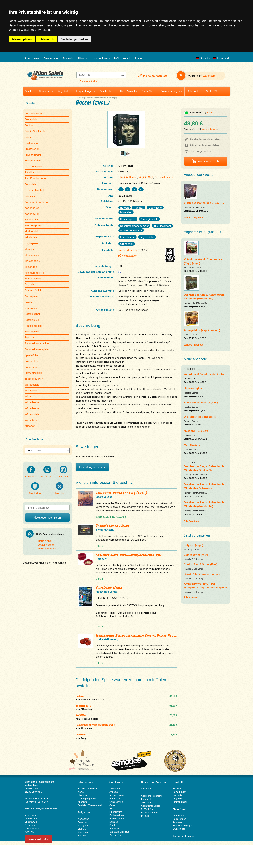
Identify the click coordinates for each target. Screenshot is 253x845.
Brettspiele (31, 119)
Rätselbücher (32, 313)
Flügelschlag (115, 812)
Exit (111, 808)
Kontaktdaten (129, 255)
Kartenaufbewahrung (37, 201)
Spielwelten (106, 91)
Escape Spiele (33, 160)
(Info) (209, 112)
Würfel (28, 396)
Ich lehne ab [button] (46, 39)
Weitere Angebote (193, 217)
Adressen (177, 822)
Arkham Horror (116, 795)
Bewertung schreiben (92, 467)
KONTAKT (30, 832)
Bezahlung (30, 825)
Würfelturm (31, 419)
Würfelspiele (32, 414)
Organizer (30, 284)
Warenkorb (178, 815)
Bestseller (68, 58)
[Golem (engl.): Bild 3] (127, 154)
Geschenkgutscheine (151, 796)
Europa (124, 207)
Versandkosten (101, 58)
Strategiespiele (33, 372)
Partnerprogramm (87, 798)
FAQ (116, 58)
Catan (112, 805)
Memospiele (32, 254)
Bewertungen (51, 58)
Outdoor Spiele (33, 290)
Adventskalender (34, 113)
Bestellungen (179, 819)
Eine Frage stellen (200, 151)
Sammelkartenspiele (37, 349)
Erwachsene (127, 237)
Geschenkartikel (34, 190)
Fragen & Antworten (88, 788)
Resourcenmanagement (134, 225)
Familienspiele (33, 172)
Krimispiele (31, 237)
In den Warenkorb (208, 161)
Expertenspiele (33, 166)
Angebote (63, 91)
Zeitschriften (147, 802)
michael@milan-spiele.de (44, 808)
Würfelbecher (32, 402)
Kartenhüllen (32, 213)
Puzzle (28, 302)
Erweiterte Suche (88, 81)
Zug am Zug (115, 835)
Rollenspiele (32, 331)
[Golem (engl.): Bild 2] (122, 154)
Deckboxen (31, 142)
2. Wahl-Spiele (148, 809)
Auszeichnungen (170, 91)
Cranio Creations (128, 249)
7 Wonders (114, 788)
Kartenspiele (32, 219)
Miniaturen (31, 266)
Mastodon (35, 492)
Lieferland (222, 58)
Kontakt (127, 58)
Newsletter (83, 819)
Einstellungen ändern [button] (74, 39)
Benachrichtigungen (183, 825)
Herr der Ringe (116, 818)
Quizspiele (31, 307)
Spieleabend (95, 805)
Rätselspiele (32, 319)
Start (27, 58)
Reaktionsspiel (33, 325)
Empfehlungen (84, 91)
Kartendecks (32, 207)
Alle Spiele (146, 788)
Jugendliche (147, 237)
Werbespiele (32, 384)
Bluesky (59, 492)
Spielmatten (32, 360)
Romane (30, 337)
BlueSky (82, 829)
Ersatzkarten (32, 148)
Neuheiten (45, 91)
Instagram (47, 476)
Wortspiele (31, 390)
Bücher (29, 125)
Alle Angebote (191, 521)
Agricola (113, 792)
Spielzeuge (31, 366)
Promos (145, 816)
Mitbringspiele (33, 278)
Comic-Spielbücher (36, 131)
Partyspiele (31, 296)
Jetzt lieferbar (46, 544)
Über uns (83, 58)
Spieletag (82, 805)
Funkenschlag (116, 815)
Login (138, 58)
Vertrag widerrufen (38, 839)
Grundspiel (126, 243)
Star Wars (114, 828)
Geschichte (155, 207)
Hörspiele (30, 195)
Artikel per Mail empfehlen (205, 145)
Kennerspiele (98, 98)
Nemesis (113, 822)
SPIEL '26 (211, 91)
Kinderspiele (32, 231)
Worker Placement (131, 230)
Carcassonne (116, 802)
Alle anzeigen (191, 597)
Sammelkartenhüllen (37, 343)
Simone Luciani (164, 177)
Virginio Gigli (146, 177)
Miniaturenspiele (34, 272)
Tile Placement (162, 225)
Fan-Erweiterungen (36, 178)
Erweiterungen (33, 154)
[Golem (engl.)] (126, 148)
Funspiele (30, 184)
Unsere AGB (31, 822)
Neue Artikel (45, 540)
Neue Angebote (47, 548)
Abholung (83, 802)
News (37, 58)
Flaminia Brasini (127, 177)
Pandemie (114, 825)
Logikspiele (31, 243)
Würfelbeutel (32, 408)
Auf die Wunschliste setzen (205, 139)
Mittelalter (126, 212)
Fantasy (138, 207)
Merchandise (32, 260)
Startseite (80, 98)
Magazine (30, 248)
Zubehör (30, 425)
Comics (29, 137)
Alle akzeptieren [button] (22, 39)
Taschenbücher (34, 378)
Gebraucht (193, 91)
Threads (64, 476)
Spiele (28, 91)
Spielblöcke (31, 355)
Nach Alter (148, 91)
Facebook (31, 476)
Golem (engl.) (111, 98)
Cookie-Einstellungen (184, 836)
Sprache (204, 58)
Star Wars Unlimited (119, 832)
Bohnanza (114, 798)
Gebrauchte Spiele (150, 806)
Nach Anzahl (127, 91)
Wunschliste (179, 829)
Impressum (30, 815)
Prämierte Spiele (149, 812)
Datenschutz (31, 818)
